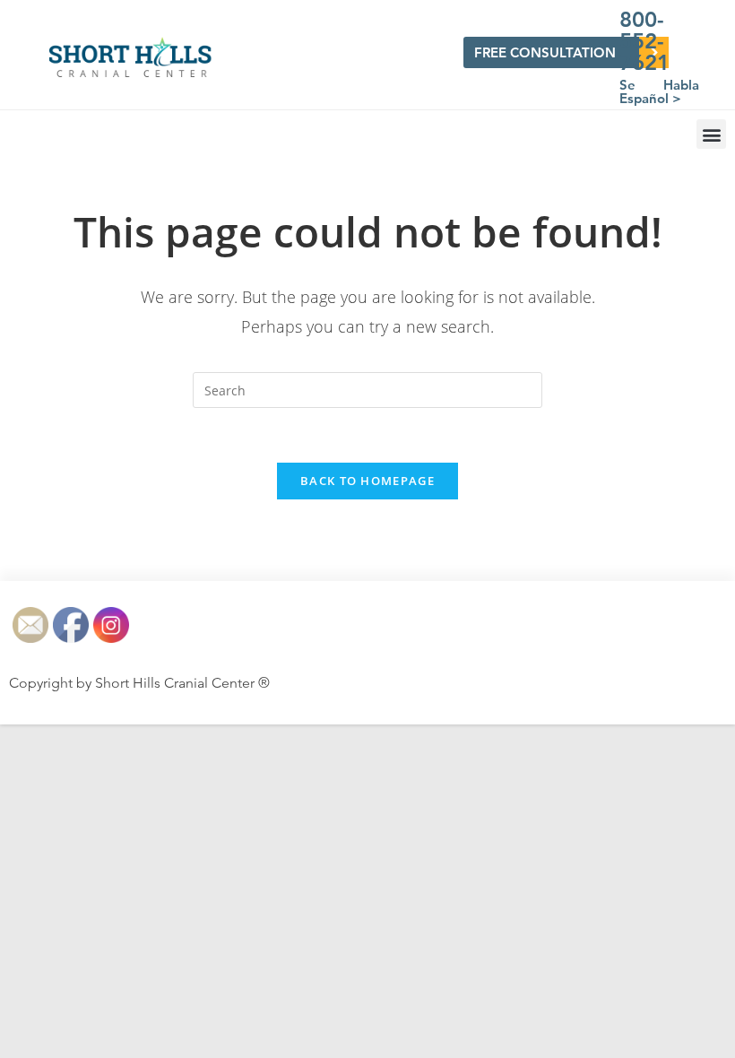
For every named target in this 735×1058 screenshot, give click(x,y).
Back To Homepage (367, 481)
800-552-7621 (644, 40)
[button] (711, 134)
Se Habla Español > (659, 91)
